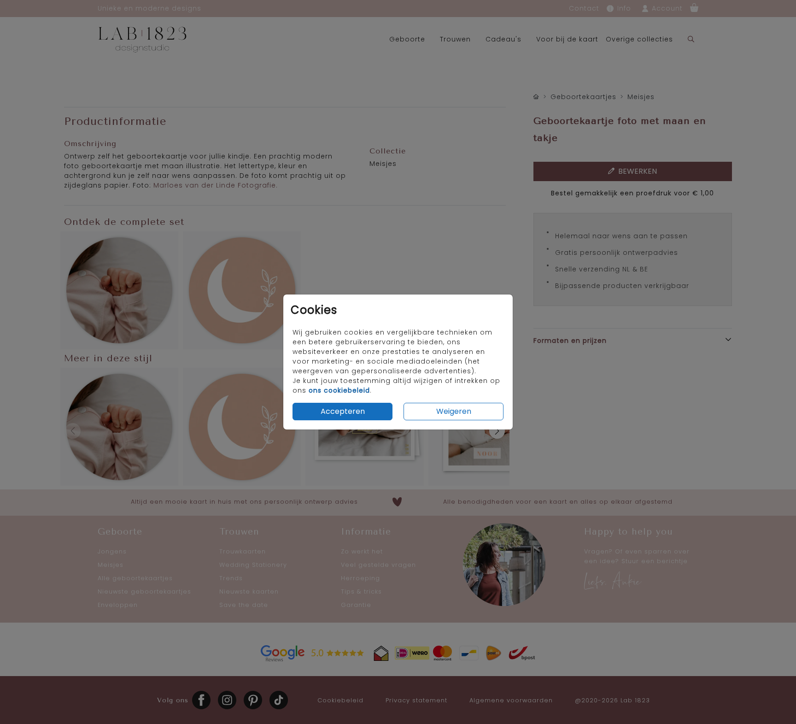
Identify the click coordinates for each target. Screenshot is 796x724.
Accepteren (343, 411)
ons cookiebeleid (339, 390)
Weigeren (453, 411)
